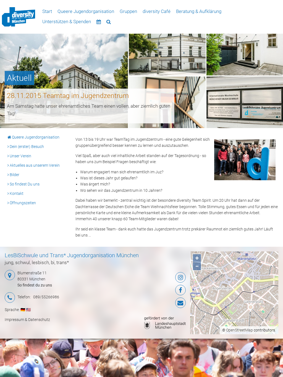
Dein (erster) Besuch (26, 146)
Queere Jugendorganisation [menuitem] (85, 11)
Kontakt (16, 193)
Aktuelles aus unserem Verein (34, 165)
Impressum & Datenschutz (27, 319)
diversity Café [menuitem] (157, 11)
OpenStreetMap (239, 330)
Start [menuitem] (47, 11)
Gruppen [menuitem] (128, 11)
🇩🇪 (22, 309)
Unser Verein (20, 156)
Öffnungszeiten (22, 203)
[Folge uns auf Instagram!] (155, 277)
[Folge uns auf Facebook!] (155, 290)
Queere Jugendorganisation (35, 137)
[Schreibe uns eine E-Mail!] (155, 303)
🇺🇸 (28, 309)
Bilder (14, 174)
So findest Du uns (24, 184)
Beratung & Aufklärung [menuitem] (198, 11)
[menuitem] (18, 17)
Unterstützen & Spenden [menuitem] (66, 21)
